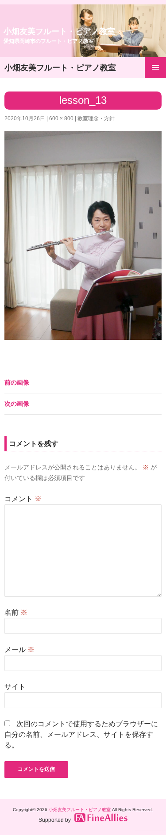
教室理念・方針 (96, 118)
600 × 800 (61, 118)
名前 (15, 612)
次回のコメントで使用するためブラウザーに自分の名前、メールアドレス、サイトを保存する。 (81, 734)
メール (19, 649)
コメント (23, 499)
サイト (15, 686)
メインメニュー (155, 67)
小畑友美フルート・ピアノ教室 (59, 36)
